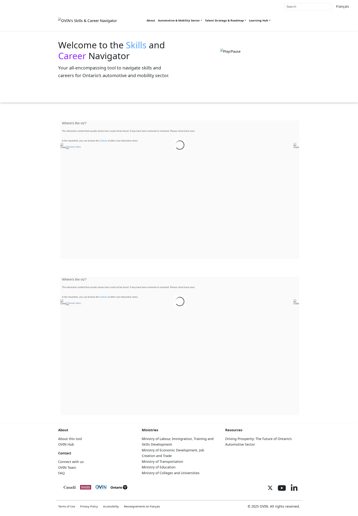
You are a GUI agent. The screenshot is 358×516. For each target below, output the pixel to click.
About (151, 20)
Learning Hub (258, 20)
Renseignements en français (142, 506)
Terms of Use (66, 506)
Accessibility (111, 506)
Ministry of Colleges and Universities (171, 473)
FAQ (61, 473)
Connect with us (71, 461)
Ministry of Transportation (162, 461)
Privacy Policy (89, 506)
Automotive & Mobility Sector (179, 20)
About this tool (70, 438)
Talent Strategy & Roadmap (224, 20)
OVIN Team (67, 467)
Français (342, 6)
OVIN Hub (66, 444)
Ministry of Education (158, 467)
